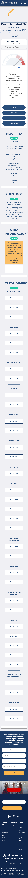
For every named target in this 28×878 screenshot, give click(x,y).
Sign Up (13, 826)
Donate (13, 831)
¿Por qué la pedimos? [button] (15, 777)
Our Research (5, 831)
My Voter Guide (21, 826)
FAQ (3, 840)
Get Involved (21, 844)
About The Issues (22, 848)
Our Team (5, 828)
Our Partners (4, 836)
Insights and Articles (21, 838)
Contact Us (14, 829)
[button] (9, 3)
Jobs (3, 843)
